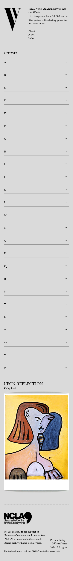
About (31, 31)
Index (31, 39)
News (31, 35)
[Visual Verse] (12, 19)
